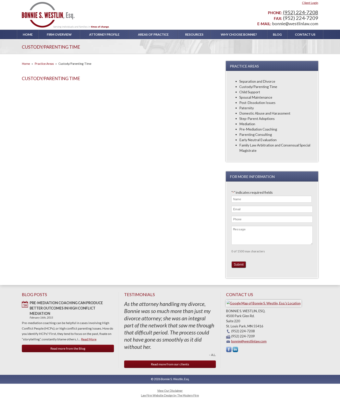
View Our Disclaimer (170, 390)
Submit (239, 264)
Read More (88, 339)
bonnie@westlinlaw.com (295, 23)
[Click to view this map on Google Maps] (263, 303)
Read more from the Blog (67, 348)
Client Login (310, 3)
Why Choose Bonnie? (239, 34)
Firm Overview (59, 34)
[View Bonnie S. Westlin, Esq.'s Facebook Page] (229, 350)
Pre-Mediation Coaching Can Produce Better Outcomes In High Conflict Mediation (66, 308)
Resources (194, 34)
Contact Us (305, 34)
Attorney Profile (104, 34)
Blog (277, 34)
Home (28, 34)
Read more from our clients (170, 364)
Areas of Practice (153, 34)
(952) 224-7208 (300, 12)
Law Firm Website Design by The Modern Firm (170, 395)
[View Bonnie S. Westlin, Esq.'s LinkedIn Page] (235, 350)
